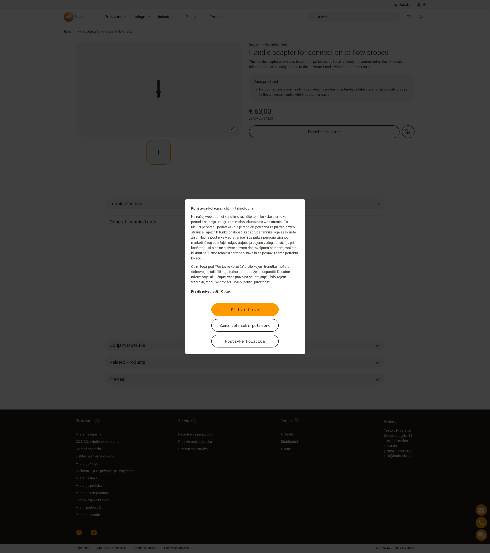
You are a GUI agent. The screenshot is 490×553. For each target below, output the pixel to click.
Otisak (225, 291)
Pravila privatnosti (204, 291)
